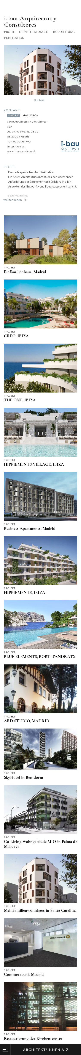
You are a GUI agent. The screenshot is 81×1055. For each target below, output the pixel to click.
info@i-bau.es (16, 146)
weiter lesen (13, 200)
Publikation (14, 38)
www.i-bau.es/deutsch (21, 151)
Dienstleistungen (34, 32)
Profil (9, 32)
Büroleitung (64, 32)
